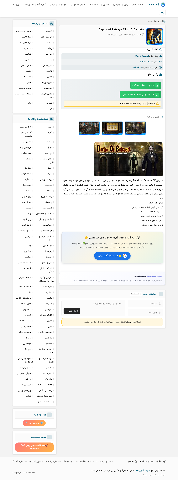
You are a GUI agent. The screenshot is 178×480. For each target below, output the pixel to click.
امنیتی (28, 159)
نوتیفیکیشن (25, 367)
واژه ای (28, 103)
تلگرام (159, 461)
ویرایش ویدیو (24, 390)
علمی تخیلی (26, 65)
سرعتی (28, 60)
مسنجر (106, 4)
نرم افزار (117, 4)
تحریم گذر (47, 208)
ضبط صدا (47, 286)
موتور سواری (25, 88)
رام (30, 245)
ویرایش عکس (45, 390)
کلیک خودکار (46, 315)
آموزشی (48, 142)
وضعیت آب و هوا (44, 385)
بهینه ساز (26, 185)
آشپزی (49, 31)
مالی (50, 326)
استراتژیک (26, 37)
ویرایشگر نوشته (44, 396)
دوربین (28, 236)
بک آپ (28, 179)
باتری (49, 174)
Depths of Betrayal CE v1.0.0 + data (121, 30)
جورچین (48, 54)
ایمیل (49, 168)
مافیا (29, 82)
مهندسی (27, 343)
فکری (28, 71)
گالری (49, 321)
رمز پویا (48, 251)
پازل (120, 34)
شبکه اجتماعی (24, 262)
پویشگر (48, 202)
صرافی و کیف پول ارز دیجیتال (46, 279)
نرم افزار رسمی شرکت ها (25, 360)
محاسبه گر (26, 326)
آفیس (49, 127)
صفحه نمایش (25, 277)
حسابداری (47, 225)
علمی (49, 298)
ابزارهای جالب (25, 147)
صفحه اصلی (137, 4)
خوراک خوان (46, 230)
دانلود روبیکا (69, 461)
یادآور (28, 396)
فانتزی (49, 71)
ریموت (49, 257)
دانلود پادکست (24, 230)
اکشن (49, 42)
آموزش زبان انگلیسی (27, 134)
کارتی (49, 77)
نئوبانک (27, 349)
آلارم (50, 132)
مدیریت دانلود (45, 332)
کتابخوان (27, 309)
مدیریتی (48, 88)
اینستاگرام (144, 461)
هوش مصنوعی (78, 4)
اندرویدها (153, 5)
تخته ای (27, 48)
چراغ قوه (27, 219)
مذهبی (48, 338)
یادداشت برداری (44, 402)
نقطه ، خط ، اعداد (23, 94)
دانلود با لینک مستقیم (143, 85)
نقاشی (49, 367)
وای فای (48, 379)
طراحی (49, 292)
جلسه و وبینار (45, 219)
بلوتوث (48, 185)
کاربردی (48, 309)
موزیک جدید (35, 461)
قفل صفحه (26, 304)
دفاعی (28, 54)
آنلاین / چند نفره (23, 31)
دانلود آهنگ (19, 461)
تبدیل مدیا (26, 202)
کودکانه (27, 77)
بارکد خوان (26, 174)
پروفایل (48, 191)
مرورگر (28, 338)
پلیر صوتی (26, 196)
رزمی (50, 60)
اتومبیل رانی (46, 37)
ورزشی (49, 109)
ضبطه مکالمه (25, 286)
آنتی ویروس (25, 142)
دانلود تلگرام (86, 461)
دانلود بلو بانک (104, 461)
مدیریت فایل (25, 332)
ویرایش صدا (25, 385)
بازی (126, 4)
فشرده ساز (47, 304)
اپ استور (48, 153)
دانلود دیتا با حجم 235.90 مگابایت (138, 94)
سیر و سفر (47, 262)
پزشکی (27, 191)
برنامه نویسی (46, 179)
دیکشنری (47, 245)
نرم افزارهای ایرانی (58, 4)
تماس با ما (29, 4)
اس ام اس (26, 153)
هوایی (49, 103)
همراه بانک (94, 4)
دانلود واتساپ (52, 461)
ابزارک (49, 147)
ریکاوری (27, 251)
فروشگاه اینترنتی (23, 298)
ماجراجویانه (112, 34)
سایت (147, 470)
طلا (30, 292)
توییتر (131, 461)
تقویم (28, 208)
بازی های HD (129, 34)
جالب (29, 213)
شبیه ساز (47, 65)
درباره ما (16, 4)
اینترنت (28, 168)
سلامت (28, 257)
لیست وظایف (25, 321)
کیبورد (28, 315)
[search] (162, 12)
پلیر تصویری (46, 196)
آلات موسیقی (25, 127)
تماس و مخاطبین (44, 213)
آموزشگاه (41, 4)
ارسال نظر (73, 311)
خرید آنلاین (26, 225)
